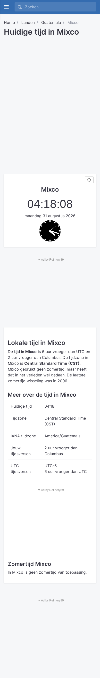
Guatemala (51, 22)
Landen (28, 22)
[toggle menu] (6, 6)
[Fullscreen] (89, 180)
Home (9, 22)
